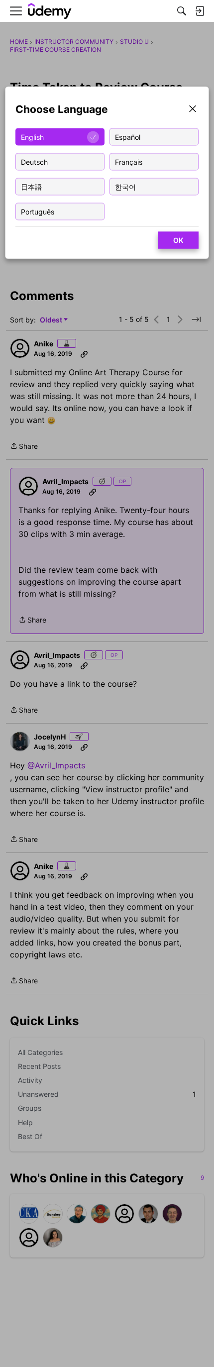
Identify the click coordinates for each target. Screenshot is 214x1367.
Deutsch (34, 161)
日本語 (31, 186)
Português (37, 211)
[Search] (182, 11)
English (32, 136)
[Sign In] (200, 11)
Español (127, 136)
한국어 (125, 186)
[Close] (193, 109)
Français (128, 161)
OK (178, 240)
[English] (50, 11)
